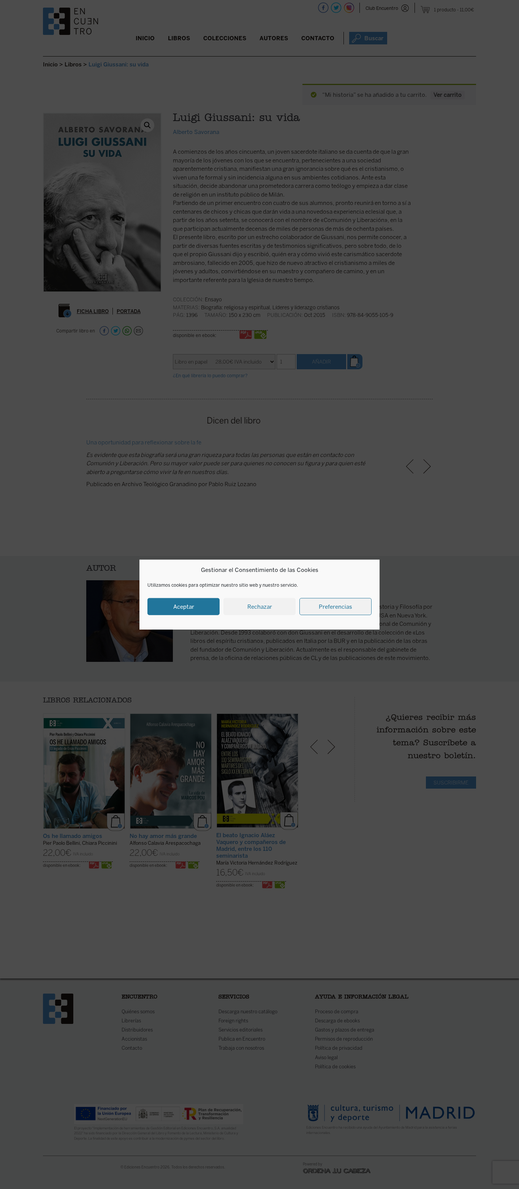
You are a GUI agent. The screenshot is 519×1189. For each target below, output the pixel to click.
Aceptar (183, 606)
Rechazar (259, 606)
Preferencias (335, 606)
